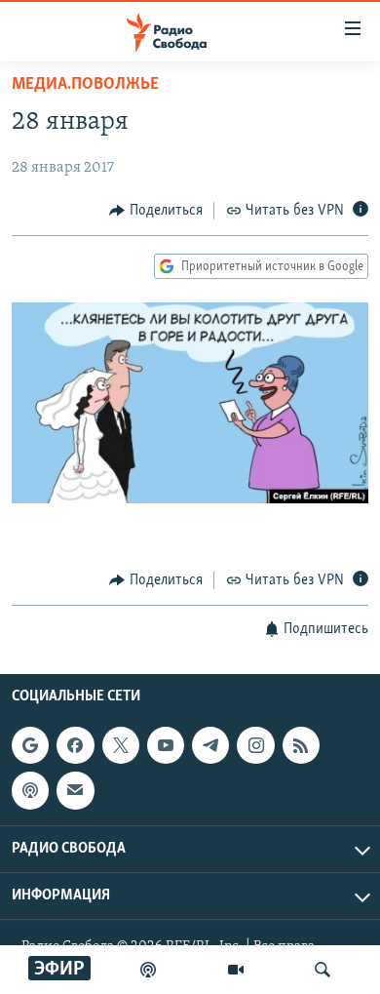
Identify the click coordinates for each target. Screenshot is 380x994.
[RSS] (301, 745)
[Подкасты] (30, 790)
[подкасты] (148, 969)
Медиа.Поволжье (85, 85)
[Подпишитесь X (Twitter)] (120, 745)
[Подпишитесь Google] (30, 745)
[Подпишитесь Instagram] (255, 745)
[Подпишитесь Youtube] (165, 745)
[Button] (156, 210)
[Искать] (322, 969)
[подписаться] (75, 790)
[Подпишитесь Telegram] (210, 745)
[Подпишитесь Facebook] (75, 745)
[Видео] (236, 969)
